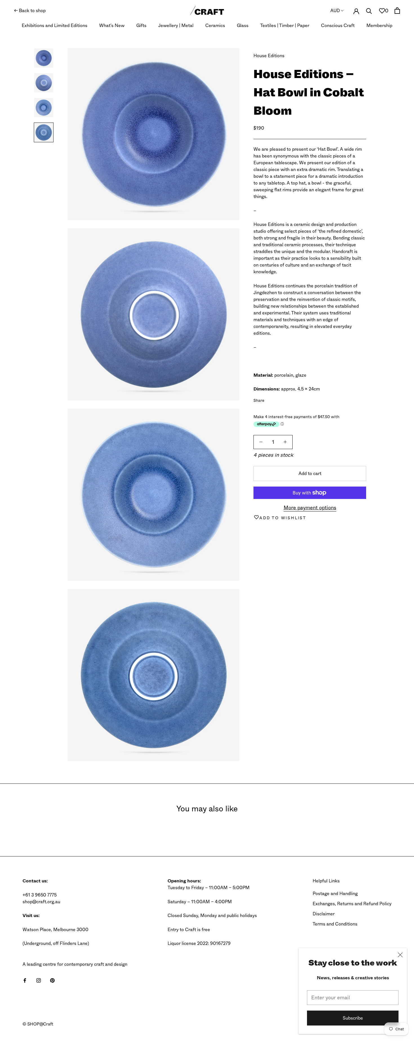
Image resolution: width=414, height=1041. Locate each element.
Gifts (141, 25)
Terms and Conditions (335, 924)
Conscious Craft (338, 25)
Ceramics (215, 25)
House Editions (268, 55)
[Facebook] (269, 399)
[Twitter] (277, 399)
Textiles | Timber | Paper (284, 25)
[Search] (369, 11)
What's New (111, 25)
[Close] (400, 954)
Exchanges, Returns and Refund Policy (352, 903)
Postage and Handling (335, 893)
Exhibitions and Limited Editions (54, 25)
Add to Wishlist (282, 518)
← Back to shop (30, 10)
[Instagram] (38, 980)
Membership (379, 25)
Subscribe (353, 1018)
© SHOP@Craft (38, 1024)
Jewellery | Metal (175, 25)
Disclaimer (324, 914)
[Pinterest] (284, 399)
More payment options (310, 507)
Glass (242, 25)
